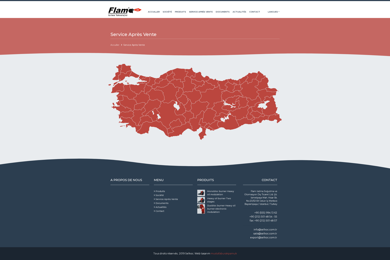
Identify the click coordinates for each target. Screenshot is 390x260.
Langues (273, 12)
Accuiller (154, 12)
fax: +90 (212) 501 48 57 (263, 220)
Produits (180, 12)
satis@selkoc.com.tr (265, 233)
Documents (223, 12)
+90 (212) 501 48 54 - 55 (263, 216)
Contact (254, 12)
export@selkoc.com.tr (263, 237)
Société (167, 12)
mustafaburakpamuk (224, 253)
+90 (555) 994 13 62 (265, 212)
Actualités (239, 12)
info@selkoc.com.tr (265, 229)
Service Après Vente (201, 12)
